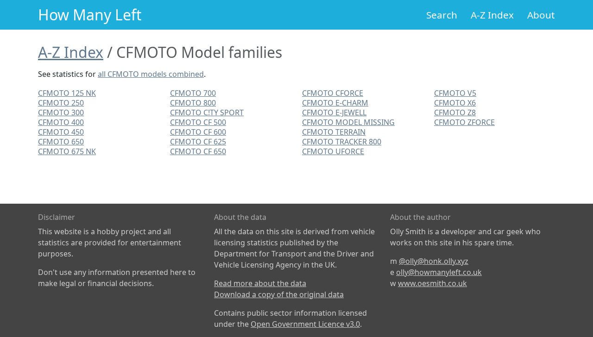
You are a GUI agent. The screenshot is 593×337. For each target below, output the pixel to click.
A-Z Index (492, 14)
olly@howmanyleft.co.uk (439, 272)
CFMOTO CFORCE (332, 93)
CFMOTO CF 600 (198, 132)
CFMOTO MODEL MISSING (348, 122)
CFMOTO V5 (455, 93)
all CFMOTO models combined (151, 74)
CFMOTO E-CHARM (335, 103)
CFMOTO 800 (193, 103)
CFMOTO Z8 (455, 112)
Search (441, 14)
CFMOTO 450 (61, 132)
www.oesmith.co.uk (432, 283)
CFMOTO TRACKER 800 (341, 142)
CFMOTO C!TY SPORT (207, 112)
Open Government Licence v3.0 (305, 324)
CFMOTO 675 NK (67, 151)
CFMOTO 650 (61, 142)
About (541, 14)
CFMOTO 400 (61, 122)
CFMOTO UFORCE (333, 151)
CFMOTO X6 (455, 103)
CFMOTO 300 (61, 112)
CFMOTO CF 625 (198, 142)
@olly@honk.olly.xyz (433, 261)
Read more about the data (260, 283)
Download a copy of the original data (279, 294)
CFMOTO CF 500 (198, 122)
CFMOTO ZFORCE (464, 122)
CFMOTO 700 (193, 93)
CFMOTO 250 (61, 103)
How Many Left (90, 15)
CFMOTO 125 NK (67, 93)
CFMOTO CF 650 (198, 151)
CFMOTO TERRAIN (334, 132)
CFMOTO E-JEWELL (334, 112)
